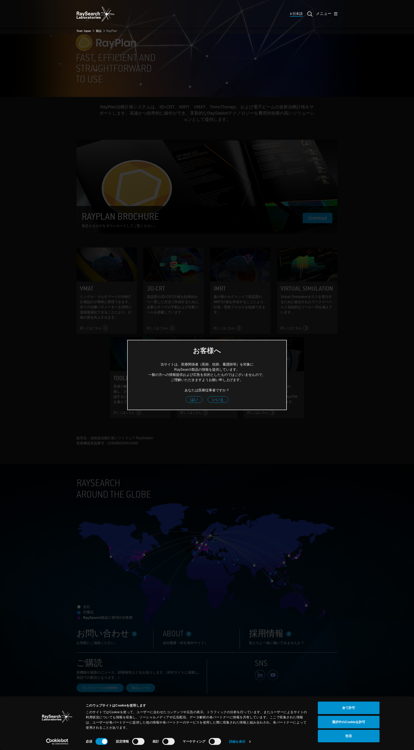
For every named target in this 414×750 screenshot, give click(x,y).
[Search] (309, 16)
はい (194, 400)
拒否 (348, 736)
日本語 (297, 14)
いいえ (218, 400)
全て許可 (348, 708)
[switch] (138, 741)
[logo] (95, 14)
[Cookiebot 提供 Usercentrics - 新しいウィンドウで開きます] (57, 741)
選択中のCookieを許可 (348, 722)
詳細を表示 (237, 741)
